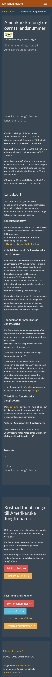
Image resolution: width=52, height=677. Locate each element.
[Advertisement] (26, 85)
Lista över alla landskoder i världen (23, 244)
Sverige (35, 390)
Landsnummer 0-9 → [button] (19, 618)
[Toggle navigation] (45, 3)
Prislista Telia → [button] (16, 568)
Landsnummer (9, 11)
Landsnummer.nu (12, 3)
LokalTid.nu (12, 407)
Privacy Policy (23, 666)
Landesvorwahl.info (12, 672)
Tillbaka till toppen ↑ (13, 651)
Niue (29, 387)
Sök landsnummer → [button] (19, 603)
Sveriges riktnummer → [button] (21, 626)
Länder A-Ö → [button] (15, 611)
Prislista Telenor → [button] (18, 576)
